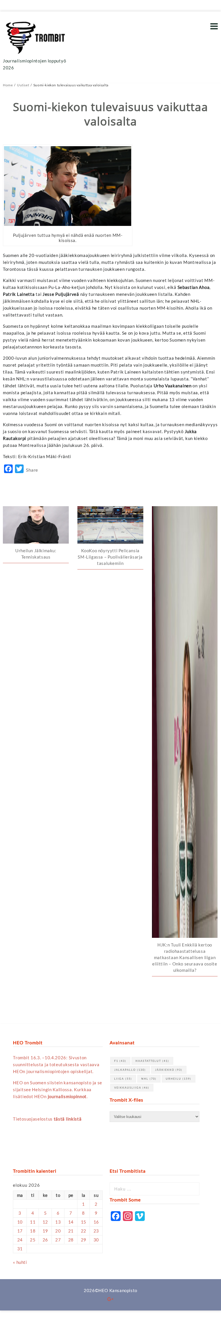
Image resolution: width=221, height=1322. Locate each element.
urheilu (178, 1078)
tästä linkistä (68, 1118)
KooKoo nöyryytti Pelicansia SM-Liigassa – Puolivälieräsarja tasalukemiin (110, 557)
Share (32, 470)
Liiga (123, 1078)
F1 (120, 1060)
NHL (149, 1078)
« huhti (20, 1262)
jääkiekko (168, 1069)
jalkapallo (130, 1069)
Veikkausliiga (131, 1087)
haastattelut (152, 1060)
